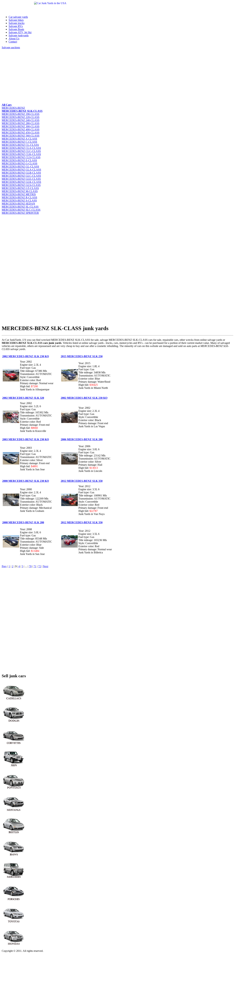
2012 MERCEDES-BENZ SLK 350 (82, 480)
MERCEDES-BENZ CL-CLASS (20, 144)
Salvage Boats (16, 29)
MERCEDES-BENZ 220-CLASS (20, 117)
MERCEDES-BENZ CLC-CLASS (21, 151)
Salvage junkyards (19, 35)
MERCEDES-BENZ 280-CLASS (20, 123)
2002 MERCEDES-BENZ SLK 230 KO (25, 356)
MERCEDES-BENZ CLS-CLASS (21, 157)
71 (35, 566)
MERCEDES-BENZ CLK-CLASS (21, 154)
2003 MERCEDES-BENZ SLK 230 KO (25, 439)
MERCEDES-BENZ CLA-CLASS (21, 148)
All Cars (7, 104)
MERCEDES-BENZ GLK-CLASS (21, 182)
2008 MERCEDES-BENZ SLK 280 (23, 522)
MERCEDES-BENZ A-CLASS (19, 138)
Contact (13, 41)
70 (30, 566)
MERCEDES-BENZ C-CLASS (19, 141)
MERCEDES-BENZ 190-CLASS (20, 114)
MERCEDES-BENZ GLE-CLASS (21, 178)
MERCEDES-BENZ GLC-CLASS (21, 175)
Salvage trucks (16, 23)
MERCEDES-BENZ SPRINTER (20, 212)
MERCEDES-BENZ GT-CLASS (20, 188)
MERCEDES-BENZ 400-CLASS (20, 129)
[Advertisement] (105, 76)
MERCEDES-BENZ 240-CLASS (20, 120)
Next (45, 566)
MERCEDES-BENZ (13, 107)
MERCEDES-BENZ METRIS (19, 194)
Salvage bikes (16, 20)
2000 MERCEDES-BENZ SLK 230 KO (25, 480)
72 (39, 566)
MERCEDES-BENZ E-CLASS (19, 160)
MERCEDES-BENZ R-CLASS (19, 197)
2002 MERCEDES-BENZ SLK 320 (23, 397)
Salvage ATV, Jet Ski (20, 32)
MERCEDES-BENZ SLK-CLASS (22, 110)
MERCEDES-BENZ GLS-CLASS (21, 185)
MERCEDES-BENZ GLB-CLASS (21, 172)
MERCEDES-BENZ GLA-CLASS (21, 169)
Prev (4, 566)
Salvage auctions (11, 47)
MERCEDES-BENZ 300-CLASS (20, 126)
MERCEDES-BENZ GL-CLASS (20, 166)
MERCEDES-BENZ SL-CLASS (20, 206)
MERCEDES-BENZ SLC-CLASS (21, 209)
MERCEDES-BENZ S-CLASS (19, 200)
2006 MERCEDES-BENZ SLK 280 (82, 439)
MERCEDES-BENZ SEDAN (18, 203)
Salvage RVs (16, 26)
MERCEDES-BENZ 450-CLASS (20, 132)
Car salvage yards (18, 16)
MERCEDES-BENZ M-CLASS (20, 191)
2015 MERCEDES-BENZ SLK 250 (82, 356)
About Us (14, 38)
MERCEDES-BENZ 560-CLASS (20, 135)
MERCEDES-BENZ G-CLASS (19, 163)
